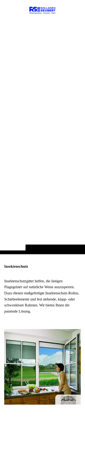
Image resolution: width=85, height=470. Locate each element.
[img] (42, 136)
